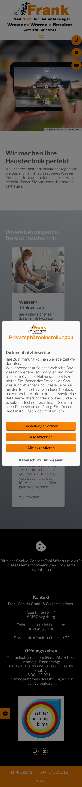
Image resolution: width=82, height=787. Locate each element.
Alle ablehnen (41, 437)
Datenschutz (30, 460)
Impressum (54, 460)
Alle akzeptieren (41, 448)
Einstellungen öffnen (41, 426)
